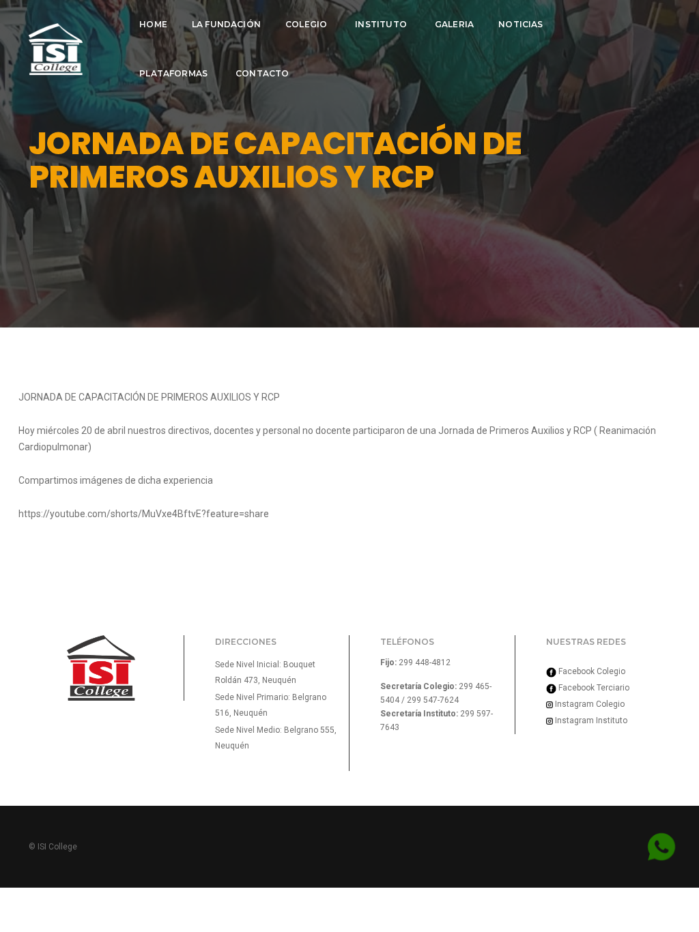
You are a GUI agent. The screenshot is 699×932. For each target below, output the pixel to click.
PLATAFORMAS (173, 73)
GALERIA (454, 24)
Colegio (306, 24)
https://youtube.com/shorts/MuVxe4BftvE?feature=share (143, 513)
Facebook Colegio (590, 671)
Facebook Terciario (592, 688)
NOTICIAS (520, 24)
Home (153, 24)
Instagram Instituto (590, 720)
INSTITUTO (381, 24)
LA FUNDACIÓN (226, 24)
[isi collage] (56, 49)
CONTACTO (262, 73)
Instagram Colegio (589, 704)
